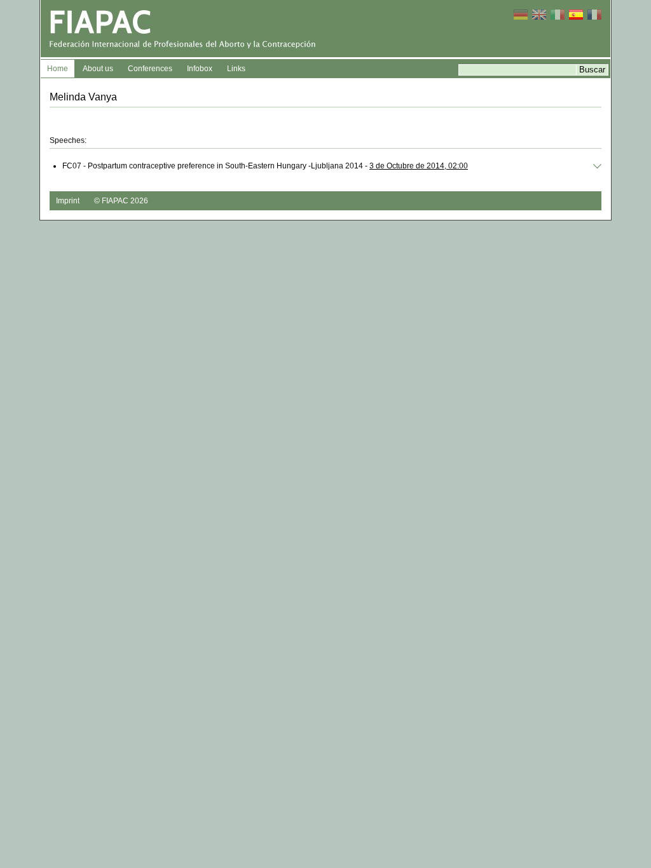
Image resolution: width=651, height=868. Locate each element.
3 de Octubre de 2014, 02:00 (418, 165)
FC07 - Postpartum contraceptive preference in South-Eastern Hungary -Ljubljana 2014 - (265, 165)
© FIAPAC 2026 (121, 200)
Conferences (150, 68)
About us (98, 68)
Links (236, 68)
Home (57, 68)
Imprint (67, 200)
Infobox (199, 68)
